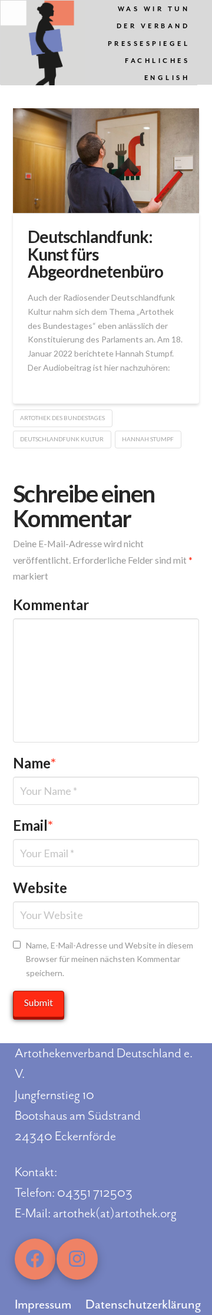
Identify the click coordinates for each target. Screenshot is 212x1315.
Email (33, 825)
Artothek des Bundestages (62, 417)
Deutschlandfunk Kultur (62, 438)
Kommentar (51, 604)
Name (35, 762)
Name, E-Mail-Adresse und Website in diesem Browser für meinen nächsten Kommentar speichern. (109, 959)
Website (40, 887)
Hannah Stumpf (148, 438)
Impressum (43, 1304)
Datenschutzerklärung (143, 1304)
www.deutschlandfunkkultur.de (86, 382)
